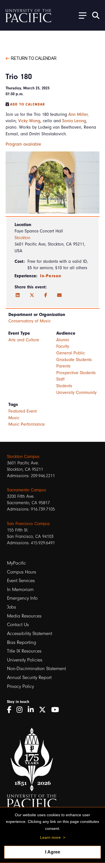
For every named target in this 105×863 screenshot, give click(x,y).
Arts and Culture (23, 339)
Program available (23, 144)
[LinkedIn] (18, 295)
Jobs (11, 607)
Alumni (62, 339)
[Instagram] (21, 709)
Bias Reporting (21, 642)
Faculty (62, 346)
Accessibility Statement (29, 633)
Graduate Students (74, 359)
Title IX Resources (24, 651)
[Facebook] (45, 295)
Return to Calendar (34, 58)
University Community (76, 392)
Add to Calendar (27, 104)
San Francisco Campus (28, 523)
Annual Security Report (29, 677)
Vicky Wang (29, 120)
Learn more (50, 837)
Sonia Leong (74, 120)
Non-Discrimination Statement (36, 668)
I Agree (52, 852)
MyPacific (16, 563)
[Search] (95, 15)
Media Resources (24, 616)
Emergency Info (22, 598)
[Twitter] (32, 295)
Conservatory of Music (29, 320)
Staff (60, 379)
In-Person (50, 275)
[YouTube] (57, 709)
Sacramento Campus (26, 489)
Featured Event (22, 411)
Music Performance (26, 424)
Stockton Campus (23, 456)
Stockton (22, 237)
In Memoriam (20, 589)
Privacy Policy (20, 686)
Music (13, 417)
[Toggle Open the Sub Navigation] (81, 15)
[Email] (59, 295)
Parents (63, 366)
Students (64, 385)
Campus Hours (21, 572)
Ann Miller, (78, 114)
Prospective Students (76, 372)
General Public (70, 353)
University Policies (24, 660)
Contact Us (18, 624)
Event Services (21, 580)
